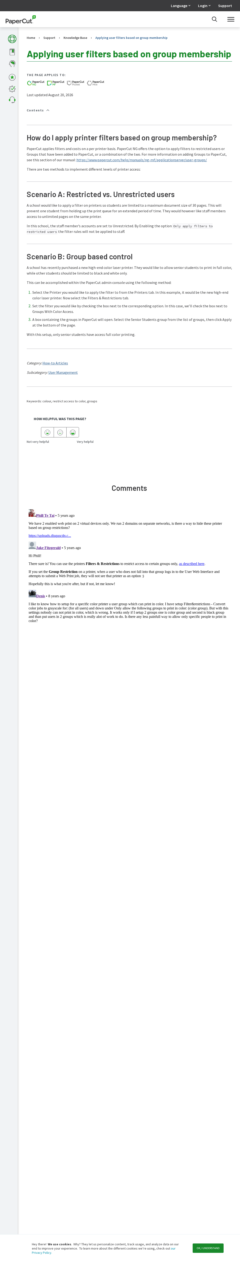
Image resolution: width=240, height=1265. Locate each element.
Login (202, 5)
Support (225, 5)
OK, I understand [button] (208, 1248)
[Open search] (214, 19)
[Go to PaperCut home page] (21, 19)
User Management (63, 372)
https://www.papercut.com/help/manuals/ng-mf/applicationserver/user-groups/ (141, 160)
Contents (35, 110)
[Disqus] (129, 565)
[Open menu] (230, 19)
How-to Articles (55, 363)
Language (179, 5)
